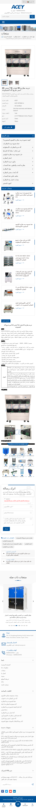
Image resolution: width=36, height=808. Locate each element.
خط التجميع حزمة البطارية (8, 701)
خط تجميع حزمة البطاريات (11, 143)
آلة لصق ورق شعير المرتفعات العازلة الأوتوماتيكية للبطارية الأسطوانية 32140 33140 (23, 273)
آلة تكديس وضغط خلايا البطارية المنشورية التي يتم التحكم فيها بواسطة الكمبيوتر (17, 746)
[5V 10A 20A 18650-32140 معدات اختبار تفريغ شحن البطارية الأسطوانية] (8, 261)
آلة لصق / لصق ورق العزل (8, 718)
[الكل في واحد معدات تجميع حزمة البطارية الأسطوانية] (8, 245)
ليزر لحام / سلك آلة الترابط (11, 151)
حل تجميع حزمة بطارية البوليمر (12, 154)
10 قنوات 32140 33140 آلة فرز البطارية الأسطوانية (23, 288)
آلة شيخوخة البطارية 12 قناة (8, 704)
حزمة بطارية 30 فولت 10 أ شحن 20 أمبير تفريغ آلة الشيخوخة (16, 500)
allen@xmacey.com (18, 13)
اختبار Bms (4, 710)
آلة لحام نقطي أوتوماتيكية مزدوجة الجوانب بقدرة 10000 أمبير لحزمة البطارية (16, 757)
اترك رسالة (18, 804)
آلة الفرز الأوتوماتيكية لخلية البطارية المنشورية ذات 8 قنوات (24, 304)
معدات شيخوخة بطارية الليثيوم (9, 695)
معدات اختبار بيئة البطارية (11, 180)
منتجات (3, 670)
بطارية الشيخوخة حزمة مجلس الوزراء (12, 544)
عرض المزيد (18, 200)
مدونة (2, 676)
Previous (2, 601)
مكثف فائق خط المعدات (10, 176)
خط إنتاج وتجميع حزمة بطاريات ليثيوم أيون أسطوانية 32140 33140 (24, 210)
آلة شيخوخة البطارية (8, 541)
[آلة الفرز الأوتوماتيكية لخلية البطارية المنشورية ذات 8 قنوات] (8, 308)
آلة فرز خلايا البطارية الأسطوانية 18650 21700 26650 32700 (17, 749)
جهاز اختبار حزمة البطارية (28, 36)
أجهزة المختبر (7, 183)
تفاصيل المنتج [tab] (6, 321)
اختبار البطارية (16, 36)
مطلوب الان (7, 127)
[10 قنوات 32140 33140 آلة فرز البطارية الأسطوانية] (8, 292)
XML (2, 682)
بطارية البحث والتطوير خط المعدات (14, 165)
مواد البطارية (7, 169)
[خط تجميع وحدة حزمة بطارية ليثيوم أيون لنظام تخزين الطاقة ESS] (8, 198)
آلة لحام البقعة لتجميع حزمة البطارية (11, 707)
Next (33, 601)
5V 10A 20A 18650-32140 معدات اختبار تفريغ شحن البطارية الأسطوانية (22, 258)
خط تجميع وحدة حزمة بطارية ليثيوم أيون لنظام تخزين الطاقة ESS (23, 195)
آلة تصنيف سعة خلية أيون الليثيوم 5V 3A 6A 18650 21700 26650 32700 (16, 741)
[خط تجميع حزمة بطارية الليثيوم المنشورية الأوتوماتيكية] (8, 229)
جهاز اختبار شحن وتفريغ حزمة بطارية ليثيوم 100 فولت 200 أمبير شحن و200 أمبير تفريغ (17, 737)
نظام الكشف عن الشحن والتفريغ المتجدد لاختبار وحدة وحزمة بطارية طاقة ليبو (18, 616)
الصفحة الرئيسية (8, 36)
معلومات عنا (4, 667)
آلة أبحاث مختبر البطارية (10, 172)
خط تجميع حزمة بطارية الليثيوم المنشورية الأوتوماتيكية (24, 225)
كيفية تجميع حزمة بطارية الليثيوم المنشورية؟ (17, 140)
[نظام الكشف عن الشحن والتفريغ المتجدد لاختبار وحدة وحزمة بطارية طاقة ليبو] (18, 598)
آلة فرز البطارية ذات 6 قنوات (9, 698)
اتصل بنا (3, 673)
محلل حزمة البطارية (8, 547)
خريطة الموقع (5, 679)
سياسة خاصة (5, 685)
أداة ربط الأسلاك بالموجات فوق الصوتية (12, 721)
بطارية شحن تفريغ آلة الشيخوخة (24, 538)
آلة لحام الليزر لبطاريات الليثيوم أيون (11, 715)
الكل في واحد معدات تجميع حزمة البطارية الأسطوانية (22, 241)
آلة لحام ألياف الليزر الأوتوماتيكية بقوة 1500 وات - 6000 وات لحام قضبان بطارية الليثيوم (16, 753)
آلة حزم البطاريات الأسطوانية (12, 147)
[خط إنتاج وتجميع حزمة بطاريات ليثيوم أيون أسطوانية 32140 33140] (8, 214)
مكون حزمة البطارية (9, 162)
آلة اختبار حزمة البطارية (7, 713)
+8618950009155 (18, 10)
